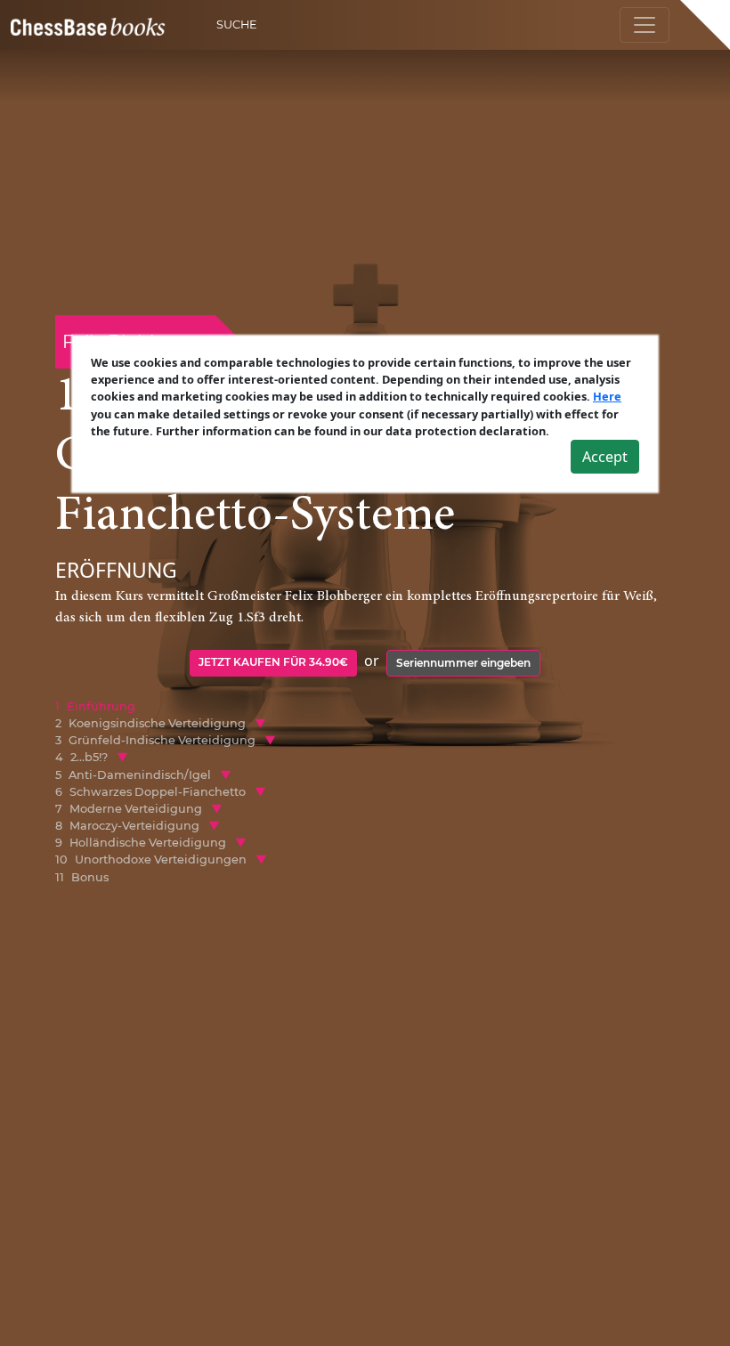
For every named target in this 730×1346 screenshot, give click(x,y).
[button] (260, 723)
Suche (236, 24)
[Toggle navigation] (644, 25)
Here (607, 396)
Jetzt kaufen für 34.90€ (273, 662)
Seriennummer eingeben (463, 662)
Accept (605, 456)
